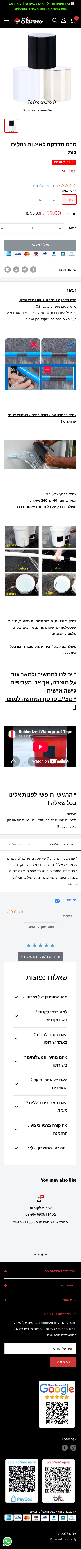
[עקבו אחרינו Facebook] (65, 1448)
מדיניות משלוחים (61, 844)
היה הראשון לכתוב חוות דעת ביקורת (40, 956)
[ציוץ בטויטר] (16, 269)
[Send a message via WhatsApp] (7, 1541)
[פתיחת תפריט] (6, 20)
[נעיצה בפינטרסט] (25, 269)
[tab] (40, 926)
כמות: (72, 228)
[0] (73, 20)
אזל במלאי (40, 245)
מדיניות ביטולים (20, 844)
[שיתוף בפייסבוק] (33, 269)
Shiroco (69, 171)
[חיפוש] (54, 20)
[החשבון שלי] (63, 20)
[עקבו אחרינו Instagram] (73, 1448)
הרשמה (63, 1362)
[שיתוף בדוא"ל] (7, 269)
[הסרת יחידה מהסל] (60, 228)
